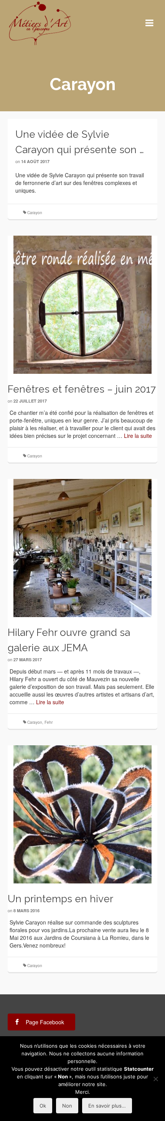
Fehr (49, 722)
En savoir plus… (107, 1106)
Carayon (34, 212)
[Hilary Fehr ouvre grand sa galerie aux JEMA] (82, 548)
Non (67, 1106)
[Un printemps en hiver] (82, 814)
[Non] (155, 1079)
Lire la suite (138, 435)
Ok (43, 1106)
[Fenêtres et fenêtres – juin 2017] (82, 305)
